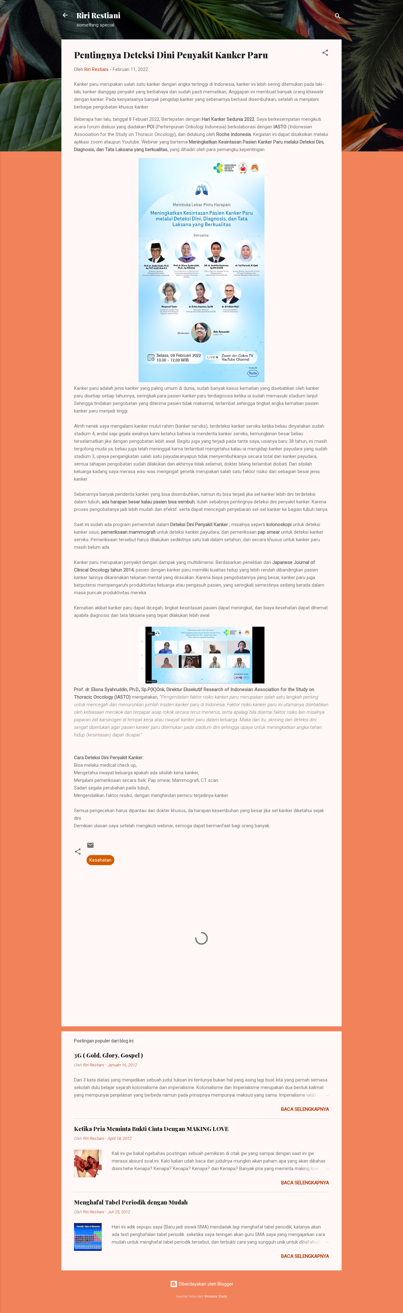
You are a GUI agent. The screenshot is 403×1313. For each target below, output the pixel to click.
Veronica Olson (215, 1296)
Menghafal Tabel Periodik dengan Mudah (131, 1202)
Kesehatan (100, 860)
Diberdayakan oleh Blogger (205, 1284)
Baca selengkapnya (305, 1109)
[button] (325, 54)
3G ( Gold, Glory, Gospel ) (108, 1055)
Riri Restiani (98, 15)
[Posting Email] (90, 847)
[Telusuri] (338, 17)
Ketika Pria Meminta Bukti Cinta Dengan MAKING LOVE (151, 1129)
